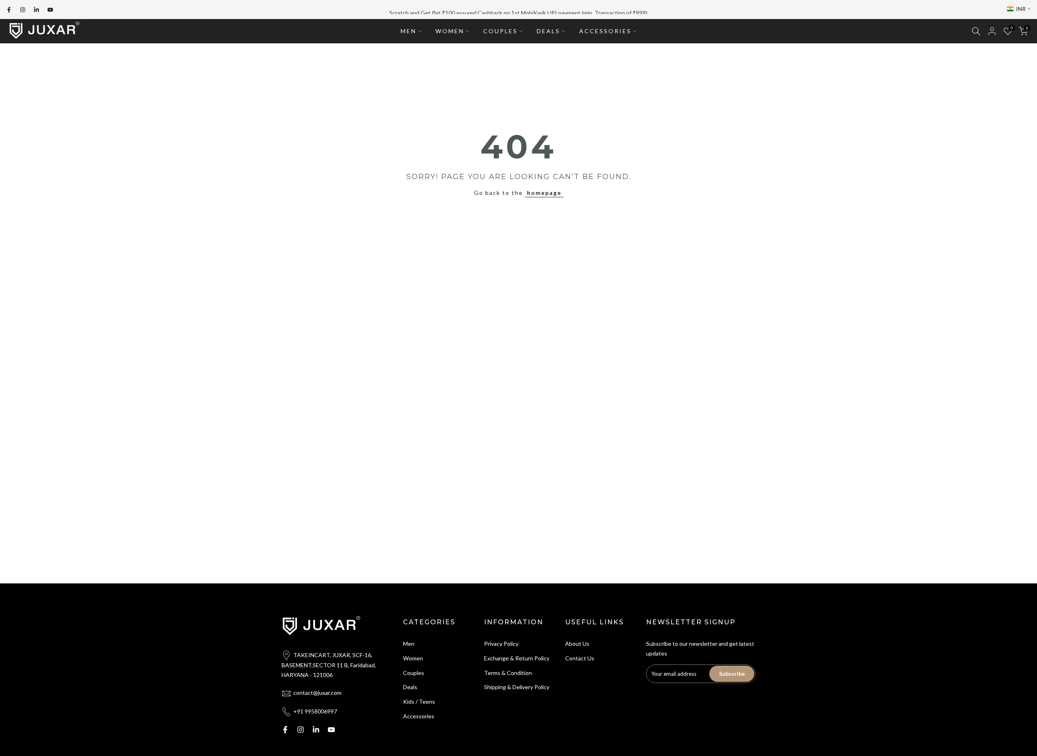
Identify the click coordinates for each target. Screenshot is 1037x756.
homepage (544, 192)
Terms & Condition (508, 672)
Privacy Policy (501, 643)
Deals (410, 686)
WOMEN (449, 31)
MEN (408, 31)
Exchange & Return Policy (516, 658)
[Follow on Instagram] (23, 10)
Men (408, 643)
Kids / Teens (419, 701)
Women (413, 658)
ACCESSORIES (605, 31)
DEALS (548, 31)
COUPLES (500, 31)
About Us (577, 643)
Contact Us (579, 658)
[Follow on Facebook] (9, 10)
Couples (413, 672)
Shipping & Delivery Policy (516, 686)
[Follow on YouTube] (50, 10)
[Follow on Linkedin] (36, 10)
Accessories (418, 716)
